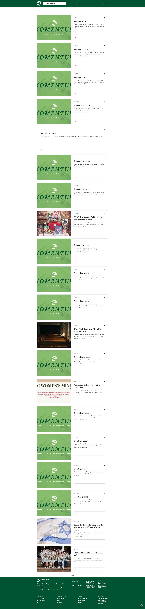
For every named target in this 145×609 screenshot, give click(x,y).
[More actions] (105, 18)
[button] (88, 3)
